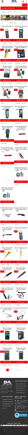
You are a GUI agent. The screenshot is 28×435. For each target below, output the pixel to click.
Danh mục (10, 12)
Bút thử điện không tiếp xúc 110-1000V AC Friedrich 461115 (21, 128)
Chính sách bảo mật (20, 383)
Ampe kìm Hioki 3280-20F (21, 227)
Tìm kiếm (25, 4)
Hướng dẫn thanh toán (7, 401)
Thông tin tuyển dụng (8, 431)
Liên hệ (4, 408)
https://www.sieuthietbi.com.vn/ (18, 429)
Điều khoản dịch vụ (20, 390)
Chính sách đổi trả (20, 388)
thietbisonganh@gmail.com (21, 411)
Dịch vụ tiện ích (10, 433)
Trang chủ (3, 12)
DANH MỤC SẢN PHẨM (8, 8)
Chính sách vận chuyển (21, 386)
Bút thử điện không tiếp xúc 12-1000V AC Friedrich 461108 (7, 149)
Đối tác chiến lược (20, 392)
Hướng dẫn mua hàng (7, 399)
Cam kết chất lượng (19, 431)
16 (18, 370)
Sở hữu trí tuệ (18, 433)
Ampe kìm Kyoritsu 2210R (20, 308)
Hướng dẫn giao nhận (7, 403)
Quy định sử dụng (6, 406)
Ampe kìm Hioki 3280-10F (7, 26)
